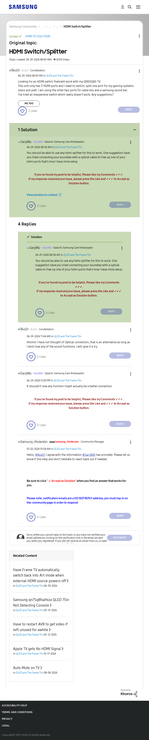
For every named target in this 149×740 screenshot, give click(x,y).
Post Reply (119, 537)
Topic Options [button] (133, 36)
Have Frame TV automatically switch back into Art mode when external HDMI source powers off (39, 575)
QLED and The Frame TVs (59, 75)
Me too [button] (29, 103)
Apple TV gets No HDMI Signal (37, 649)
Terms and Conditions (17, 712)
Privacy (7, 718)
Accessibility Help (14, 705)
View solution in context (42, 195)
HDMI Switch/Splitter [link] (77, 26)
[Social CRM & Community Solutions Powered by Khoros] (129, 693)
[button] (133, 71)
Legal (6, 725)
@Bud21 (40, 455)
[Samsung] (23, 6)
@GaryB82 (88, 455)
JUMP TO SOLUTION (37, 36)
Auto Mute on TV (26, 668)
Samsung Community (23, 26)
